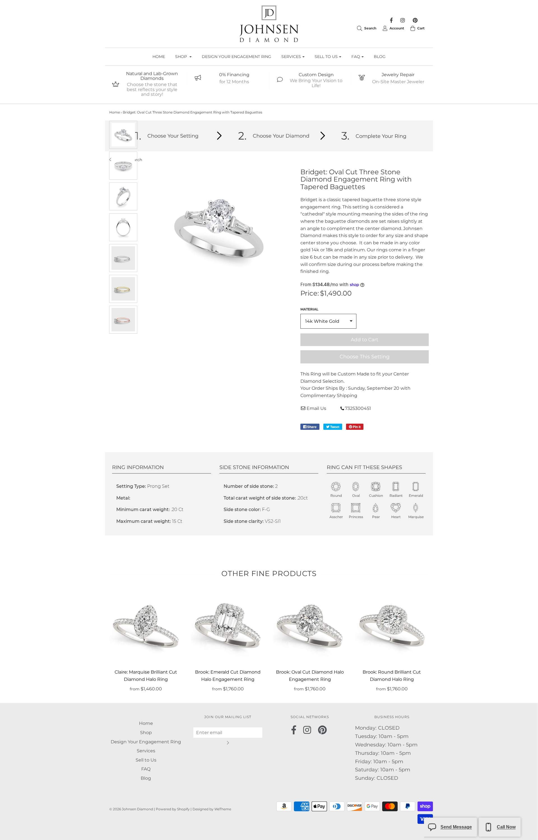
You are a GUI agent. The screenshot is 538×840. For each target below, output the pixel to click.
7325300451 (358, 408)
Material (309, 309)
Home (158, 56)
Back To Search (127, 159)
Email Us (316, 408)
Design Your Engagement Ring (236, 56)
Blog (380, 56)
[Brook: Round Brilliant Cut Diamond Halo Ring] (392, 626)
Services (146, 750)
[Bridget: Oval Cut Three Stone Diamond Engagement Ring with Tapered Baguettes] (123, 134)
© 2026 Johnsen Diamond (131, 809)
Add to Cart (364, 339)
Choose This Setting (364, 357)
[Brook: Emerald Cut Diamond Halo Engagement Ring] (228, 626)
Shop (146, 732)
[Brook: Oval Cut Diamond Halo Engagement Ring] (310, 626)
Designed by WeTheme (212, 809)
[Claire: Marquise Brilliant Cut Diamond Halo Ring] (146, 626)
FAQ (145, 769)
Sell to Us (146, 760)
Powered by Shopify (173, 809)
